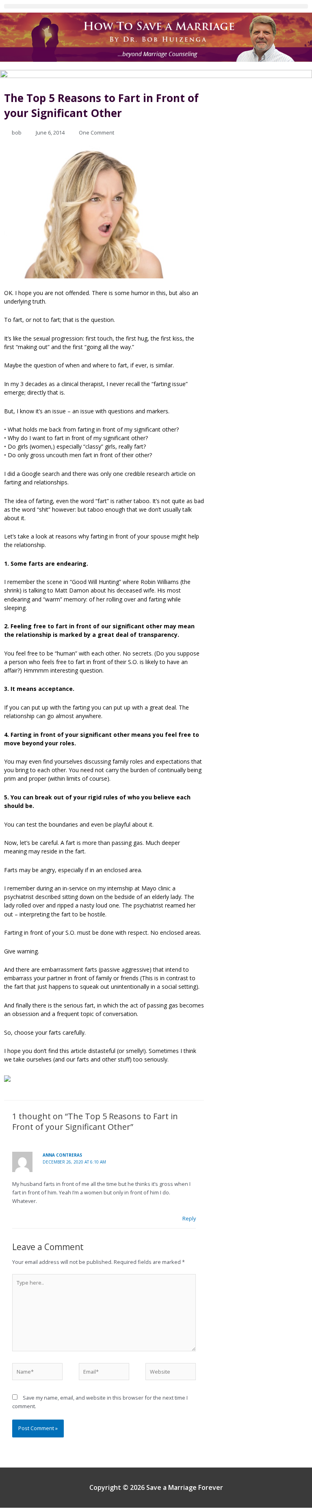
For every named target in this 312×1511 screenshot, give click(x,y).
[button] (156, 6)
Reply (189, 1218)
